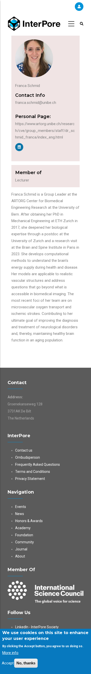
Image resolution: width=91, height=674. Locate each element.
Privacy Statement (30, 479)
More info (10, 652)
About (20, 556)
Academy (23, 528)
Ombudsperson (27, 457)
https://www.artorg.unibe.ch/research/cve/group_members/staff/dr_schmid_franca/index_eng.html (45, 131)
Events (20, 507)
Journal (21, 549)
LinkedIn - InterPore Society (37, 627)
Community (24, 542)
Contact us (23, 450)
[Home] (34, 23)
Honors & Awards (29, 521)
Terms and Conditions (32, 472)
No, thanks (25, 663)
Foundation (24, 535)
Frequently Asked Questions (37, 464)
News (19, 514)
